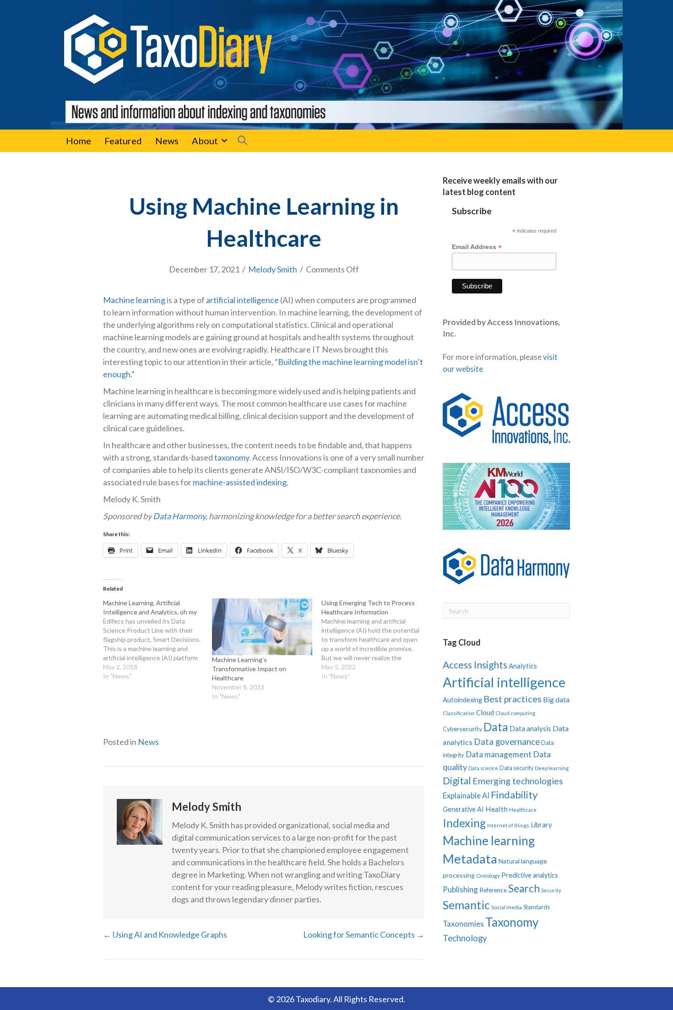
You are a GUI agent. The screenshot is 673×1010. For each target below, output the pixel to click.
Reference (493, 890)
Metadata (470, 858)
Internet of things (508, 825)
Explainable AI (466, 795)
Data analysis (530, 728)
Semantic (466, 905)
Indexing (464, 823)
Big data (556, 699)
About (205, 140)
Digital (457, 780)
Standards (536, 907)
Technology (465, 938)
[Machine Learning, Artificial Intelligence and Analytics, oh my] (157, 639)
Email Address (477, 247)
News (167, 140)
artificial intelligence (242, 300)
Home (78, 140)
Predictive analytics (529, 875)
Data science (483, 768)
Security (551, 890)
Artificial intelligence (504, 682)
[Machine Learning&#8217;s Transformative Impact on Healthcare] (262, 627)
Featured (123, 140)
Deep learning (552, 768)
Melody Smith (272, 269)
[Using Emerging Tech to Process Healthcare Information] (375, 639)
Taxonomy (511, 922)
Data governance (507, 742)
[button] (224, 141)
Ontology (488, 875)
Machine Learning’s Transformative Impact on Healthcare (249, 669)
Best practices (512, 698)
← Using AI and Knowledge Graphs (165, 934)
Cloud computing (515, 713)
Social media (506, 907)
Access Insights (475, 664)
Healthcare (523, 810)
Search (524, 888)
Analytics (523, 666)
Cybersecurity (462, 729)
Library (541, 824)
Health (496, 808)
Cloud (485, 712)
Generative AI (463, 809)
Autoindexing (462, 699)
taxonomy (231, 457)
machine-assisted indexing (240, 482)
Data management (499, 754)
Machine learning (134, 300)
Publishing (460, 889)
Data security (516, 768)
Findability (514, 794)
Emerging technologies (517, 781)
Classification (459, 713)
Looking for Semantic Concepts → (363, 934)
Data (495, 726)
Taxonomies (463, 924)
